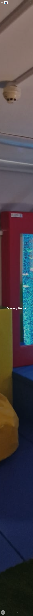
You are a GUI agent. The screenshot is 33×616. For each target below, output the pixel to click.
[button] (2, 2)
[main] (16, 308)
